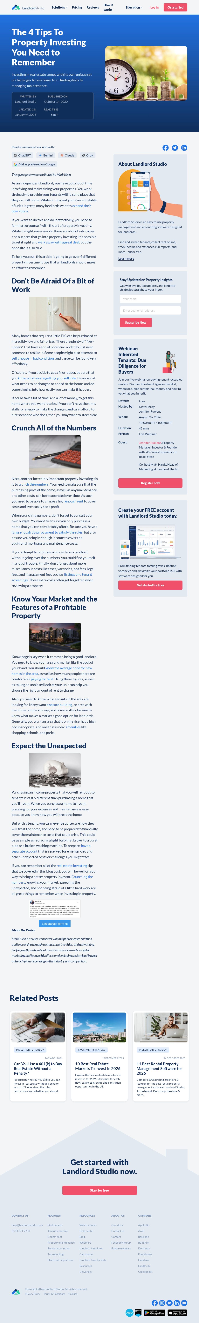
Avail (141, 1231)
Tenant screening (58, 1231)
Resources (85, 1265)
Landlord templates (91, 1248)
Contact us (117, 1231)
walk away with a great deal (58, 242)
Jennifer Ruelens (150, 442)
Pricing (77, 7)
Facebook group (121, 1242)
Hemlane (143, 1260)
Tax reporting (56, 1254)
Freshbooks (145, 1254)
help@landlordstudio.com (27, 1225)
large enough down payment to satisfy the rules (47, 532)
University (85, 1271)
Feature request (120, 1248)
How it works (108, 7)
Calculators (86, 1254)
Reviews (93, 7)
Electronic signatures (60, 1260)
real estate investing (72, 865)
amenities (73, 727)
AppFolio (143, 1225)
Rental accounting (58, 1248)
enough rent (74, 501)
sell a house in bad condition (33, 358)
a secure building (59, 704)
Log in (154, 7)
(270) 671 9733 (21, 1231)
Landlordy (144, 1265)
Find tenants (55, 1225)
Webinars (85, 1242)
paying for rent (42, 679)
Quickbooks (145, 1271)
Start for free (99, 1190)
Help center (86, 1231)
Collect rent (55, 1236)
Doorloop (144, 1248)
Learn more (126, 258)
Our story (117, 1225)
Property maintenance (61, 1242)
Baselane (143, 1236)
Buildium (143, 1242)
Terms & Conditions (54, 1293)
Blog (82, 1236)
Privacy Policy (32, 1293)
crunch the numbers (34, 484)
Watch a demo (88, 1225)
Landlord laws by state (92, 1260)
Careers (116, 1236)
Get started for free (55, 923)
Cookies (72, 1293)
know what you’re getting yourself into (47, 378)
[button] (59, 7)
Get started (175, 7)
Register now (150, 483)
